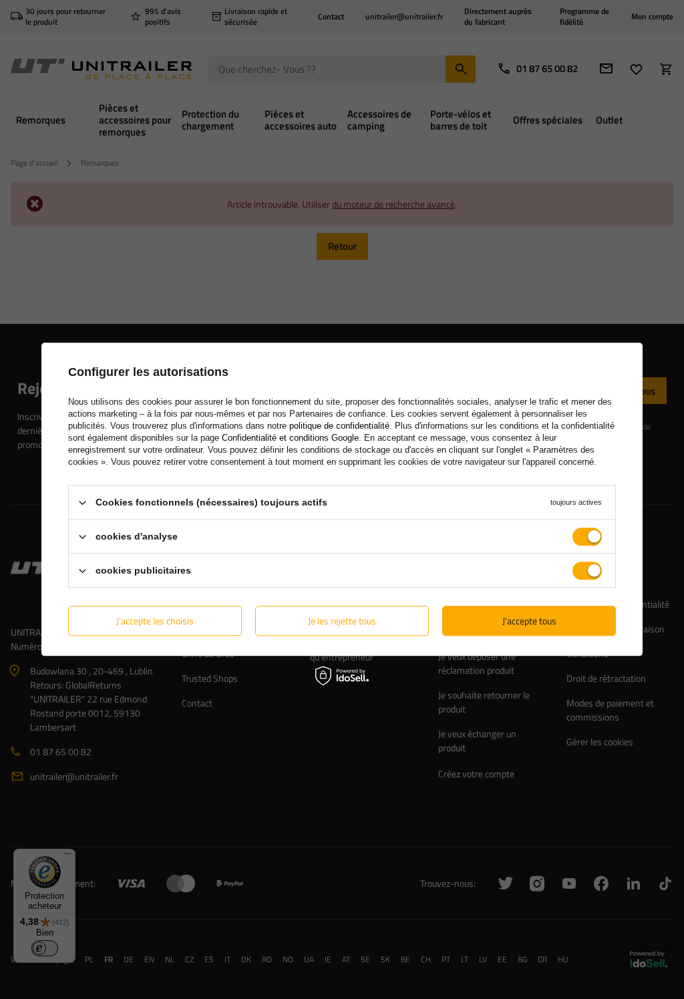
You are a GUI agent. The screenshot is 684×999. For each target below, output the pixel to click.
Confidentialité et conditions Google (290, 438)
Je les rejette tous (342, 621)
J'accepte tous (529, 621)
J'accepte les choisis (155, 621)
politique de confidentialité (339, 426)
